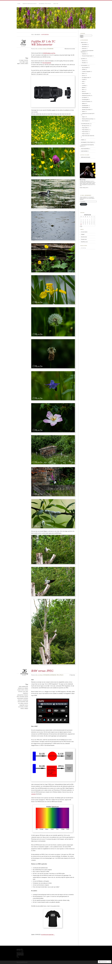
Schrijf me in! (83, 204)
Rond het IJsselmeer (86, 101)
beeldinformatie (25, 686)
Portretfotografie (85, 99)
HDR (83, 81)
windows (22, 708)
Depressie (84, 48)
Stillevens (84, 103)
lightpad (83, 87)
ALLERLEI (83, 58)
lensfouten (26, 698)
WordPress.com (84, 241)
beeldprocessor (21, 688)
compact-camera (20, 689)
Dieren (45, 48)
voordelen (26, 706)
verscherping (20, 706)
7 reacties (72, 675)
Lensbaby (84, 85)
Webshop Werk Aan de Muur (87, 118)
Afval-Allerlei (84, 44)
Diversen (84, 60)
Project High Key (85, 129)
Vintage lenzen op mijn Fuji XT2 (88, 113)
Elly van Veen (39, 48)
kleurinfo (26, 696)
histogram (26, 694)
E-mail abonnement (86, 195)
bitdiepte (26, 688)
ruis (19, 703)
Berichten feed (84, 236)
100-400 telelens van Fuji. (49, 53)
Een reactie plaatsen (70, 48)
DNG (27, 691)
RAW (27, 701)
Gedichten (84, 53)
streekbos (23, 63)
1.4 (19, 60)
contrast (26, 689)
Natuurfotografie (85, 93)
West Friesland (85, 120)
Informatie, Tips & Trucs (45, 3)
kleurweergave (20, 698)
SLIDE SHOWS (84, 151)
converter (33, 794)
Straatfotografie (85, 105)
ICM (83, 83)
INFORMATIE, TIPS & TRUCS (56, 675)
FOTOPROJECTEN (85, 123)
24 (81, 223)
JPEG (18, 696)
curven (24, 691)
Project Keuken (85, 131)
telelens (26, 63)
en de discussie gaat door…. (48, 934)
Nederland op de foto (86, 95)
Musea (83, 91)
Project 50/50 (84, 127)
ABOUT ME (55, 3)
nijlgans (18, 63)
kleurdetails (22, 696)
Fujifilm (23, 61)
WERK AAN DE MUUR (85, 157)
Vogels (83, 116)
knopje (26, 61)
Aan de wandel (85, 67)
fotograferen (25, 693)
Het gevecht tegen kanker (87, 55)
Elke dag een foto (85, 125)
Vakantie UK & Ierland (86, 109)
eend (21, 61)
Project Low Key (85, 133)
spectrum (26, 703)
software (22, 703)
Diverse (83, 75)
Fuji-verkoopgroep (47, 62)
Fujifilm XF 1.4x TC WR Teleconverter (43, 43)
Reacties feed (84, 239)
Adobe (20, 686)
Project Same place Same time (88, 135)
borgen (22, 60)
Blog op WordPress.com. (22, 962)
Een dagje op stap (85, 77)
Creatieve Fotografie (86, 71)
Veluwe (83, 111)
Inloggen (82, 234)
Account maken (84, 231)
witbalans (26, 708)
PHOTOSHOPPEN (21, 701)
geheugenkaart (20, 694)
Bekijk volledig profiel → (84, 187)
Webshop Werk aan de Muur (29, 3)
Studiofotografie (85, 107)
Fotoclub (83, 79)
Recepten (84, 62)
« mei (81, 226)
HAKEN (82, 139)
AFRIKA (83, 69)
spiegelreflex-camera (24, 705)
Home (18, 3)
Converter (26, 60)
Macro (83, 89)
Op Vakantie (84, 97)
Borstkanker (84, 46)
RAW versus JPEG (42, 670)
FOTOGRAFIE (50, 48)
